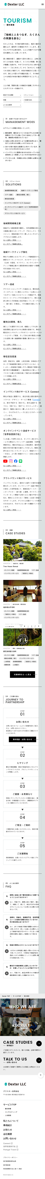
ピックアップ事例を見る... (13, 244)
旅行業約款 (6, 1165)
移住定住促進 (9, 198)
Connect (36, 399)
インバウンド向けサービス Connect (17, 203)
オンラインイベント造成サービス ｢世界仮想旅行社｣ (21, 208)
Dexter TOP (6, 996)
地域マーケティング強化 (29, 190)
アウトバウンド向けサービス (15, 213)
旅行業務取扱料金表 (9, 1161)
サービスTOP (17, 996)
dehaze (42, 4)
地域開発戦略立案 (11, 190)
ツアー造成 (8, 194)
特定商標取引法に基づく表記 (12, 1169)
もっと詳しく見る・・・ (12, 240)
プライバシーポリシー (10, 1157)
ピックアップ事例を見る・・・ (14, 276)
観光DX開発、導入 (23, 194)
